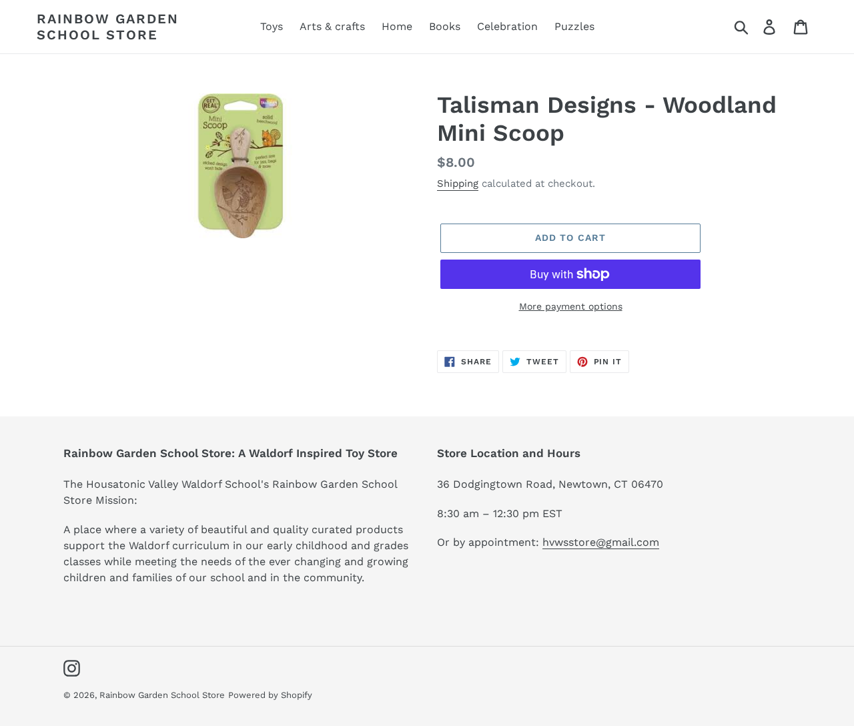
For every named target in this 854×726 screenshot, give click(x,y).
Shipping (457, 183)
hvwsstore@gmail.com (600, 542)
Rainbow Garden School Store (108, 27)
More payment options (570, 306)
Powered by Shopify (270, 695)
